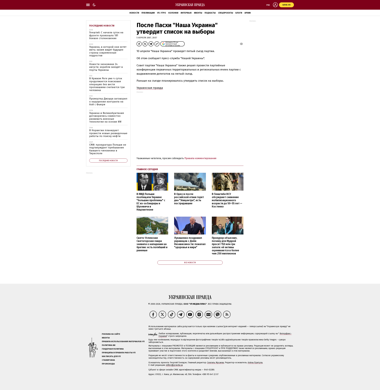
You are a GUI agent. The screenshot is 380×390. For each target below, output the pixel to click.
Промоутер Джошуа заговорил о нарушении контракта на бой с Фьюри (108, 101)
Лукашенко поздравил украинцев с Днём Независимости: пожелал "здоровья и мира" (190, 242)
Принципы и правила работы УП (119, 352)
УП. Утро (161, 13)
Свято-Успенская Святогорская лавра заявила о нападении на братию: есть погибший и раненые (152, 244)
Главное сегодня (147, 169)
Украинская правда (150, 88)
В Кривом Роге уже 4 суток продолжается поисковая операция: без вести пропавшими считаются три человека (107, 84)
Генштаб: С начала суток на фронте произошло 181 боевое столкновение (106, 35)
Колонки (173, 13)
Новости (134, 13)
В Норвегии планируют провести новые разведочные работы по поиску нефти (108, 133)
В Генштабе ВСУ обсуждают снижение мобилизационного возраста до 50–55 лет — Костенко (227, 200)
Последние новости (101, 25)
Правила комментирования (200, 158)
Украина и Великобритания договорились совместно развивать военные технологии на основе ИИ (106, 117)
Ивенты (198, 13)
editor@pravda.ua (174, 365)
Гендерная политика (113, 349)
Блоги (238, 13)
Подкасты (210, 13)
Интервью (186, 13)
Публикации (148, 13)
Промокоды (108, 364)
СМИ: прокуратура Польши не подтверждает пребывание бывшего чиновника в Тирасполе (107, 149)
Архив (247, 13)
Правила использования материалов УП (123, 341)
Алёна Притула (255, 362)
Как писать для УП (111, 356)
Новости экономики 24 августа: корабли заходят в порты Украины (106, 67)
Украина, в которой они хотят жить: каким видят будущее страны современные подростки (107, 51)
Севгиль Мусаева (215, 362)
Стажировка (108, 360)
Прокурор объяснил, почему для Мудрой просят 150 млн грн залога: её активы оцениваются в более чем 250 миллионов (225, 245)
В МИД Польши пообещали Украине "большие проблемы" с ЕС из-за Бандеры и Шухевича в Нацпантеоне (151, 202)
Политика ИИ (108, 345)
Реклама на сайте (111, 334)
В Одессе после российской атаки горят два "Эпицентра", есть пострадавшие (189, 199)
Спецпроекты (225, 13)
